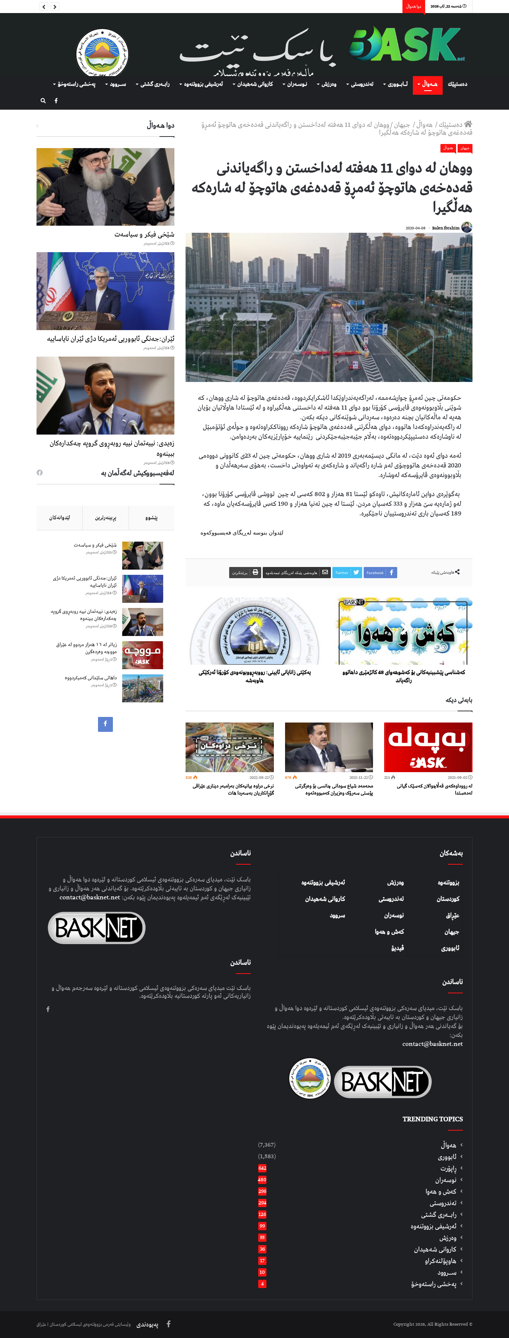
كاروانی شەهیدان (255, 84)
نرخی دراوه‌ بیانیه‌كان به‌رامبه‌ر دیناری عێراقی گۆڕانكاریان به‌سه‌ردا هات (233, 789)
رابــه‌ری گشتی (155, 84)
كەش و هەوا (441, 1191)
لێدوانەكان (59, 518)
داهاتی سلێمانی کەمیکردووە (91, 678)
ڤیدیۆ (397, 948)
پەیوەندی (147, 1325)
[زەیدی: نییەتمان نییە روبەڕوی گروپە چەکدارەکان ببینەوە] (105, 396)
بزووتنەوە (448, 883)
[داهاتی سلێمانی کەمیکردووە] (142, 688)
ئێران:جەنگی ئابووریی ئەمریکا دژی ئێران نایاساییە (110, 338)
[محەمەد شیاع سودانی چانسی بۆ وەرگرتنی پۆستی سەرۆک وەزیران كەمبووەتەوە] (329, 747)
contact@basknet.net (432, 1044)
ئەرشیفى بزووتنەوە (203, 84)
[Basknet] (403, 45)
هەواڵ (425, 124)
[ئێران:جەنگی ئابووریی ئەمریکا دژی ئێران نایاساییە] (105, 291)
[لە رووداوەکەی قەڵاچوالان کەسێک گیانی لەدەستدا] (428, 747)
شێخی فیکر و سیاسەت (144, 234)
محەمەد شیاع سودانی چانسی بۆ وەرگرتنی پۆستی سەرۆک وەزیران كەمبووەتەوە (334, 789)
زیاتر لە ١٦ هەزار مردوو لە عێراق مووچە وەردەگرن (86, 648)
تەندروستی (362, 84)
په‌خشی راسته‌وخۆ (76, 84)
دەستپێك (457, 84)
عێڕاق (452, 915)
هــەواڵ (429, 84)
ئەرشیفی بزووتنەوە (323, 883)
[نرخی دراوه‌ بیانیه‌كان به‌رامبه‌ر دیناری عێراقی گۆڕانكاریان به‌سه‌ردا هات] (230, 747)
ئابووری (450, 948)
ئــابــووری (398, 84)
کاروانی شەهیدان (325, 899)
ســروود (118, 84)
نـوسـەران (297, 84)
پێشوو (151, 518)
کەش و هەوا (389, 932)
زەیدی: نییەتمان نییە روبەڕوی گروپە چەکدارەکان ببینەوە (112, 448)
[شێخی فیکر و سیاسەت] (105, 187)
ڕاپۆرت (448, 1168)
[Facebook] (56, 101)
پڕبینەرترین (105, 518)
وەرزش (329, 84)
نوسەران (394, 915)
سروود (337, 915)
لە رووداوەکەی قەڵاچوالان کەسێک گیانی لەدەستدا (434, 789)
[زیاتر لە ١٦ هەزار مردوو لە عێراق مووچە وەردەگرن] (142, 655)
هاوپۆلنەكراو (440, 1261)
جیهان (403, 124)
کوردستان (448, 899)
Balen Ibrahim (445, 228)
